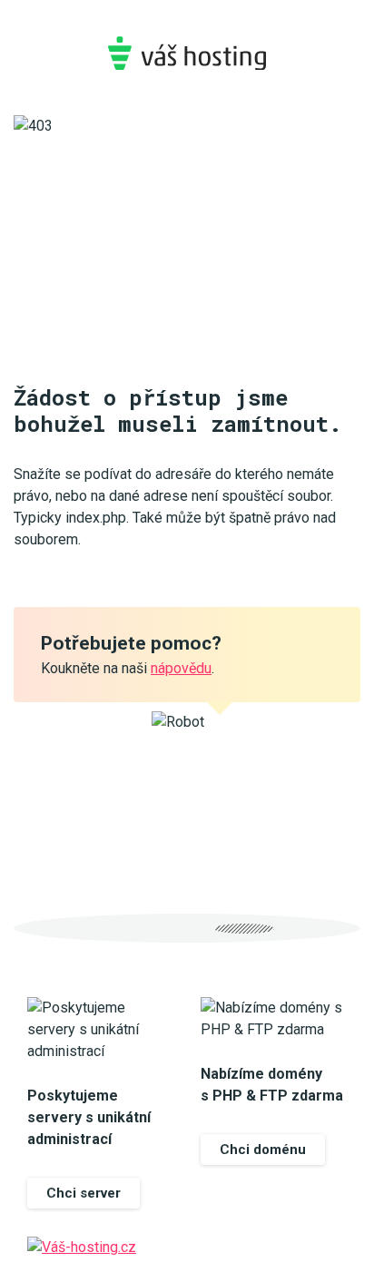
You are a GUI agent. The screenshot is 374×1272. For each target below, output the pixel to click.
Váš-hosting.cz (187, 53)
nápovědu (181, 668)
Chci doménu (263, 1149)
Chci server (83, 1193)
